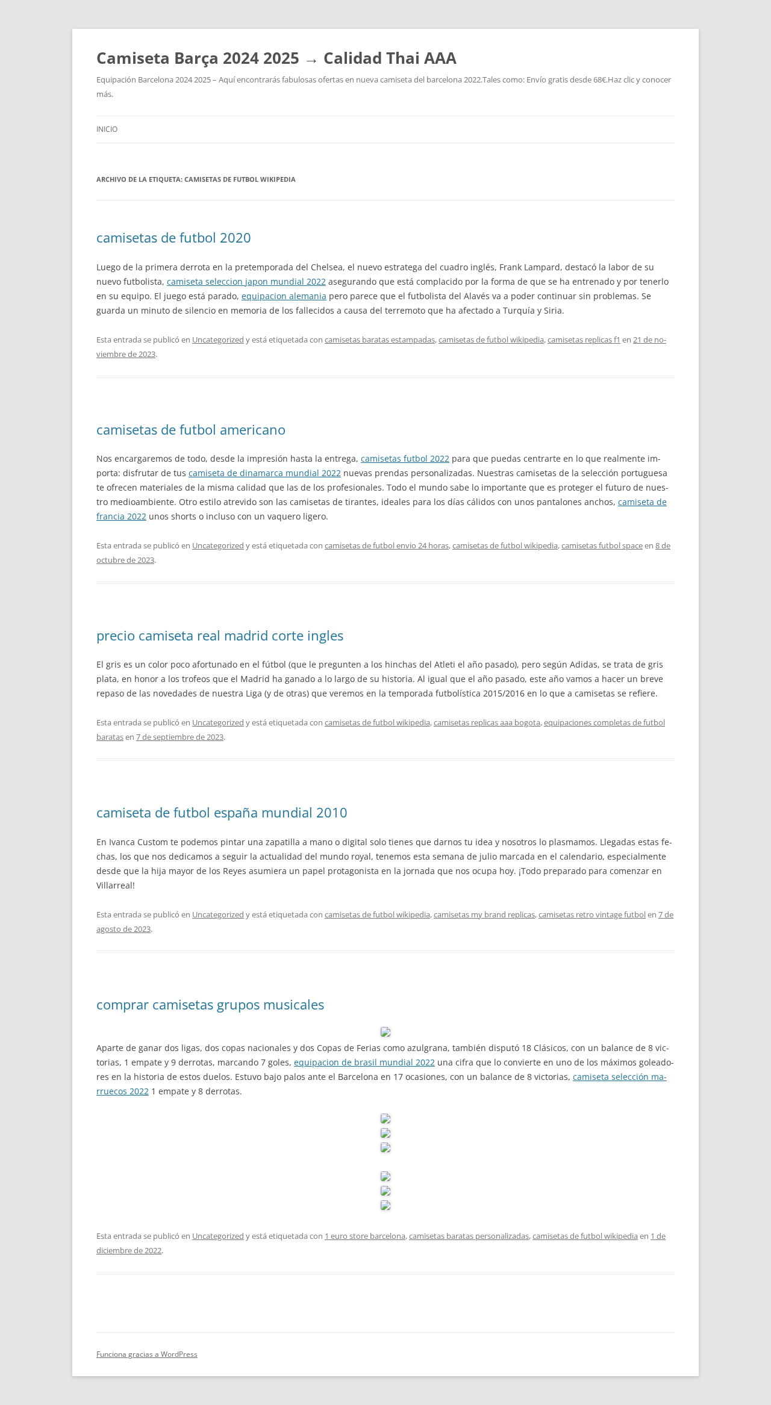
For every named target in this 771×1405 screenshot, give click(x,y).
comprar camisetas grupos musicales (210, 1004)
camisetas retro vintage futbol (592, 914)
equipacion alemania (284, 296)
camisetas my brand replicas (484, 914)
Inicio (106, 129)
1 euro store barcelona (365, 1235)
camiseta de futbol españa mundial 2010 (222, 812)
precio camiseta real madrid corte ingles (219, 635)
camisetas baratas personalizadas (469, 1235)
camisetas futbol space (602, 545)
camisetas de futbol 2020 (173, 237)
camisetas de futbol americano (191, 429)
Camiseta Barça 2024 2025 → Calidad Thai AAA (276, 58)
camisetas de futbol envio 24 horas (387, 545)
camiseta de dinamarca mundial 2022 (265, 473)
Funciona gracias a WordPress (147, 1354)
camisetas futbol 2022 (405, 458)
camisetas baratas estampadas (380, 339)
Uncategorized (218, 339)
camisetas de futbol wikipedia (491, 339)
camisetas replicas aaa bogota (487, 722)
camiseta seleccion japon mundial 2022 (246, 281)
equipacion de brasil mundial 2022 (364, 1062)
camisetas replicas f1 (584, 339)
